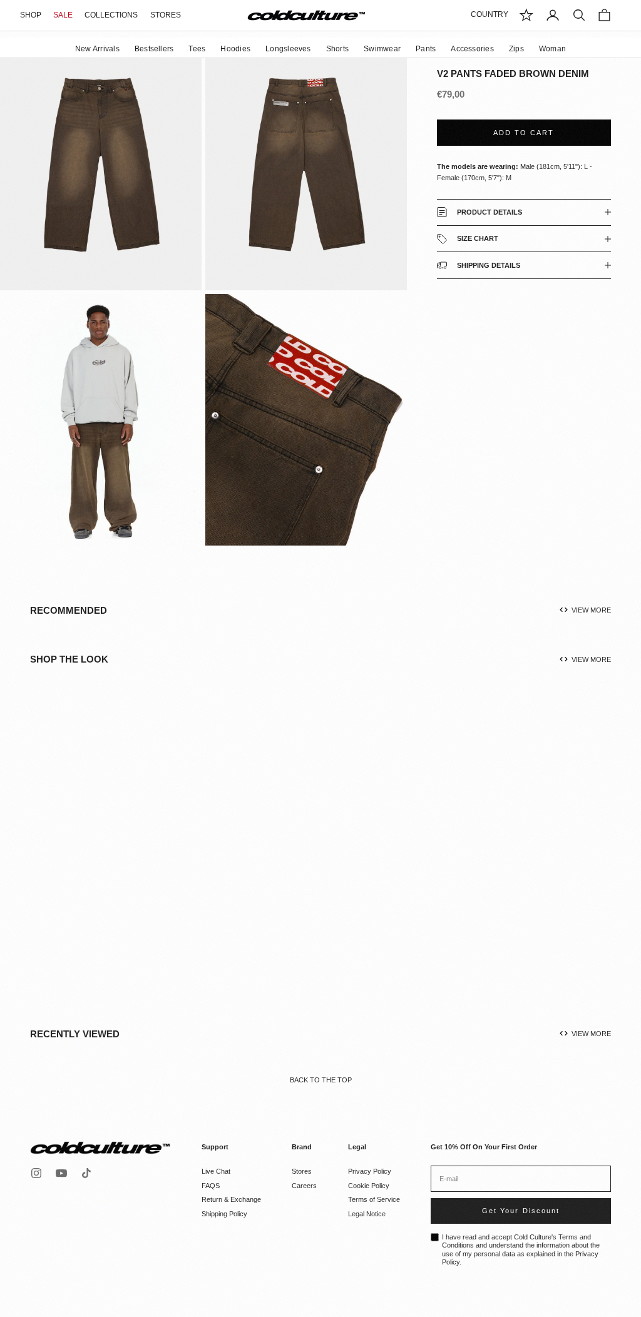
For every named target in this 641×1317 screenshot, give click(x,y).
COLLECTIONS (111, 15)
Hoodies (235, 48)
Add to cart (523, 132)
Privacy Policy (369, 1171)
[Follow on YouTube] (61, 1173)
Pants (426, 48)
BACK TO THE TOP (321, 1080)
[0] (526, 15)
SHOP (30, 15)
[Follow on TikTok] (86, 1173)
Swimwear (382, 48)
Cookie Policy (368, 1185)
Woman (552, 48)
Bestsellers (154, 48)
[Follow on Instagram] (36, 1173)
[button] (122, 859)
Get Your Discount (520, 1210)
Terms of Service (374, 1199)
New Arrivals (97, 48)
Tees (196, 48)
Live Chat (216, 1171)
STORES (165, 15)
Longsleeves (288, 48)
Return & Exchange (231, 1199)
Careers (304, 1185)
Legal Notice (367, 1214)
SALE (63, 15)
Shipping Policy (224, 1214)
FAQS (211, 1185)
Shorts (337, 48)
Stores (302, 1171)
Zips (516, 48)
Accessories (472, 48)
